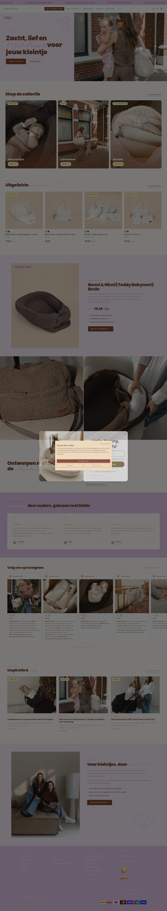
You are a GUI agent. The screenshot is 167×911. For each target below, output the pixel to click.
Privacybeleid (105, 444)
